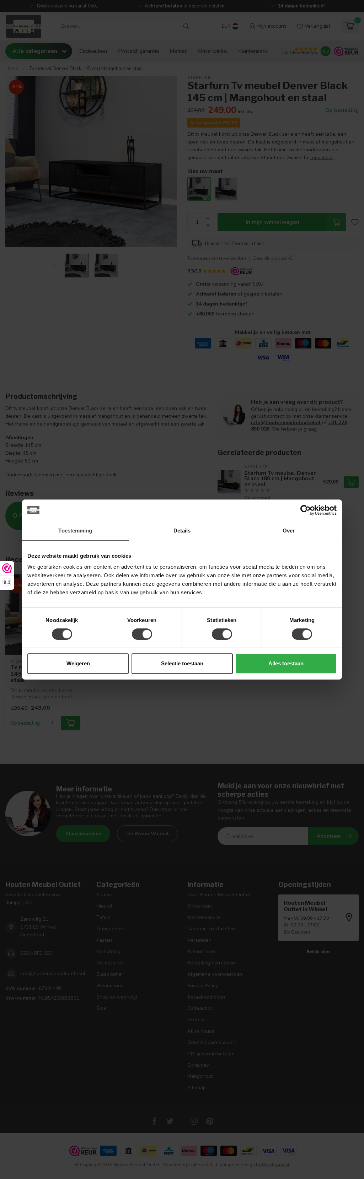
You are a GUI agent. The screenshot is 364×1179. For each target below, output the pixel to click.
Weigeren (78, 663)
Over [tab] (289, 531)
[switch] (142, 634)
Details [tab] (182, 531)
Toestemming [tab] (75, 531)
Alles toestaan (286, 663)
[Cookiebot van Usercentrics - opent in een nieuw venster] (305, 510)
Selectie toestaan (182, 663)
